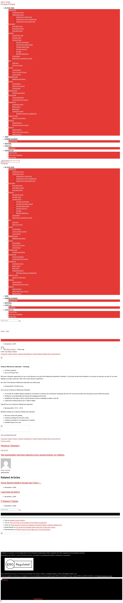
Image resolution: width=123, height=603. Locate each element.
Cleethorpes (12, 10)
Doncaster (11, 24)
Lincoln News (16, 70)
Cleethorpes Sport (18, 15)
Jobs (6, 137)
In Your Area (9, 8)
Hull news (15, 63)
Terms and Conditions (15, 155)
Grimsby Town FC (21, 49)
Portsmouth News (18, 98)
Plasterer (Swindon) (10, 445)
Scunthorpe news (17, 104)
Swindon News (17, 123)
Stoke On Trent (13, 116)
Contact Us (9, 150)
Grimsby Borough (17, 35)
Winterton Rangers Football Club (26, 114)
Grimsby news (16, 38)
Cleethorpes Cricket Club (24, 17)
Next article (4, 450)
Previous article (5, 441)
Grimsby (11, 33)
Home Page (12, 157)
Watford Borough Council (20, 132)
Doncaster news (17, 26)
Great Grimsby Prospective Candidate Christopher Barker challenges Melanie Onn (36, 525)
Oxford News (16, 84)
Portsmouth (12, 95)
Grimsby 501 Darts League (24, 45)
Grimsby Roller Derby (22, 47)
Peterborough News (18, 93)
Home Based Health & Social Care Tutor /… (21, 483)
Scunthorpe (12, 102)
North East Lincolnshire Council (22, 58)
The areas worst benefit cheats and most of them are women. (35, 527)
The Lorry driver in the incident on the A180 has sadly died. (28, 523)
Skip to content (5, 2)
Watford (11, 127)
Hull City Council (17, 65)
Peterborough (12, 91)
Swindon (11, 121)
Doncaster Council (18, 29)
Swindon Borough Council (20, 125)
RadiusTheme (38, 599)
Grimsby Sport (16, 40)
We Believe (11, 148)
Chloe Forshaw (5, 470)
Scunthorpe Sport (17, 111)
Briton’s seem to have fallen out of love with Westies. (34, 529)
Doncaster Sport (17, 31)
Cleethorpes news (18, 12)
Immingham (16, 56)
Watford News (16, 130)
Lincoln (10, 68)
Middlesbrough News (18, 79)
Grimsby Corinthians (22, 42)
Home (3, 331)
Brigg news (15, 109)
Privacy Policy (12, 153)
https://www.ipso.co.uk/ (105, 576)
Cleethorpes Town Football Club (26, 19)
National (8, 144)
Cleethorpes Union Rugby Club (25, 22)
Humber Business (11, 139)
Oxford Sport (16, 88)
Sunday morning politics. (17, 520)
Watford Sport (16, 134)
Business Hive (12, 141)
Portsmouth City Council (20, 100)
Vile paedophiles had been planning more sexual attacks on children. (33, 455)
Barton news (16, 107)
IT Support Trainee (9, 501)
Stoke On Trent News (19, 118)
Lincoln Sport (16, 75)
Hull (9, 61)
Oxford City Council (18, 86)
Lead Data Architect (10, 492)
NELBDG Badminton (22, 54)
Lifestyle (8, 146)
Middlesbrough (13, 77)
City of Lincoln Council (19, 72)
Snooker (18, 52)
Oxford (10, 81)
